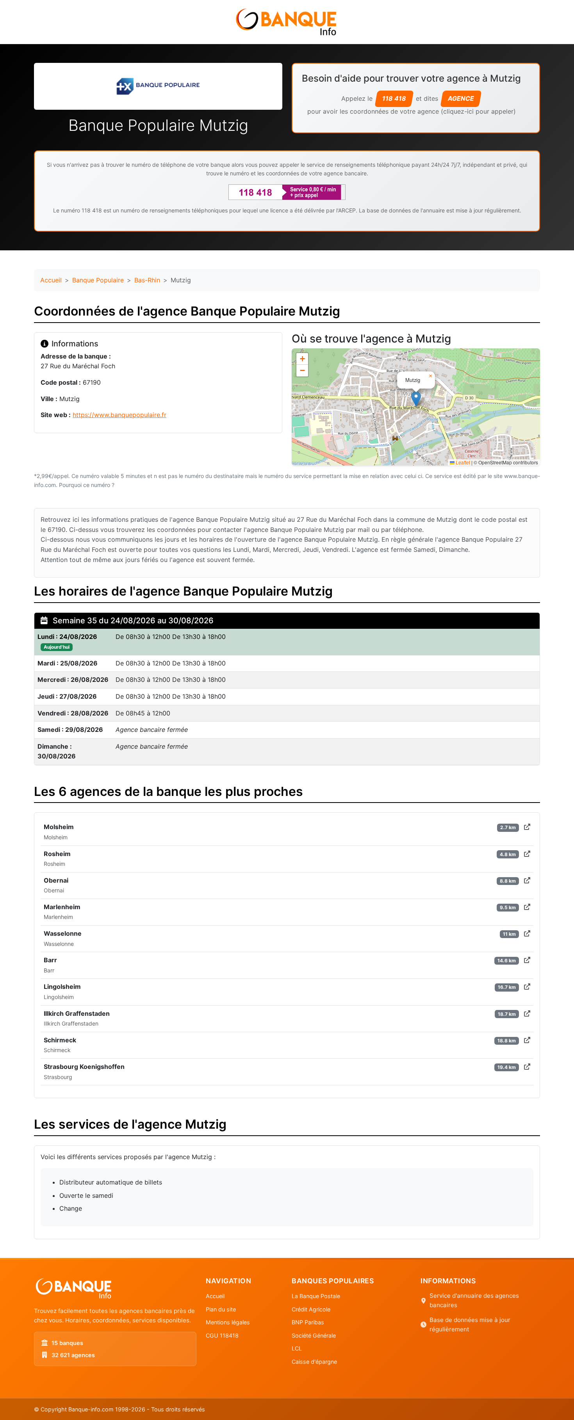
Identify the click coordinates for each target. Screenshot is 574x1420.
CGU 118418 (222, 1335)
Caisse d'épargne (314, 1361)
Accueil (51, 280)
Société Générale (314, 1335)
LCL (297, 1348)
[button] (416, 399)
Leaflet (462, 462)
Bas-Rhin (147, 280)
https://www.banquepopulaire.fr (119, 415)
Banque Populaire (98, 280)
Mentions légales (228, 1322)
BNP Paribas (308, 1322)
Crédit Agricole (311, 1309)
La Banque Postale (316, 1296)
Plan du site (221, 1309)
